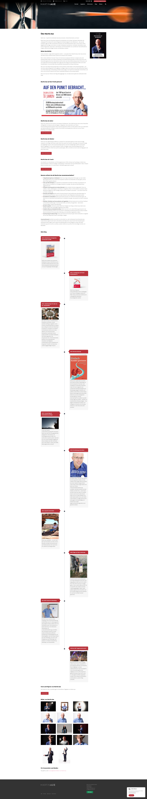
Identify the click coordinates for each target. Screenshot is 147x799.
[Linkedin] (89, 1)
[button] (106, 4)
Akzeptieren (131, 795)
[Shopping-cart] (86, 1)
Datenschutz (54, 793)
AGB (41, 793)
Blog (96, 4)
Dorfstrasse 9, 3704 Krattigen (46, 1)
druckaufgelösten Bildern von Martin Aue (57, 770)
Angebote (83, 4)
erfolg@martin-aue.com (58, 1)
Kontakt (66, 1)
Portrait (76, 4)
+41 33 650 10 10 (92, 788)
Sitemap (44, 793)
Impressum (49, 793)
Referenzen (90, 4)
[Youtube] (91, 1)
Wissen (100, 4)
